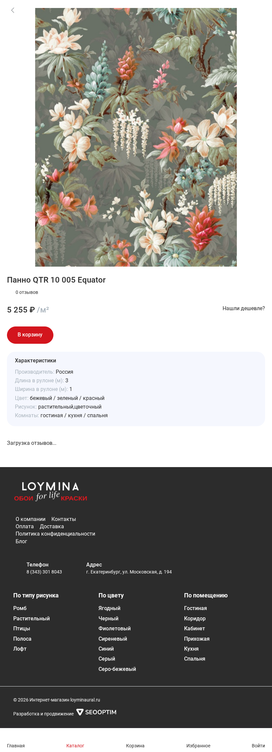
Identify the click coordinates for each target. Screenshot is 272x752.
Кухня (191, 649)
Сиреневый (113, 639)
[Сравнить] (84, 335)
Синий (106, 649)
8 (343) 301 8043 (44, 571)
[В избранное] (65, 335)
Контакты (63, 519)
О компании (30, 519)
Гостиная (195, 608)
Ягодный (109, 608)
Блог (21, 541)
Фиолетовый (115, 628)
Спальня (194, 659)
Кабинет (194, 628)
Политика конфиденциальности (55, 534)
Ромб (20, 608)
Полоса (22, 639)
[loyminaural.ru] (50, 493)
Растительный (31, 618)
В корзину (30, 334)
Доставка (52, 526)
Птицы (21, 628)
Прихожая (197, 639)
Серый (107, 659)
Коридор (195, 618)
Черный (108, 618)
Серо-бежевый (117, 669)
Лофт (20, 649)
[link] (12, 10)
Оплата (25, 526)
